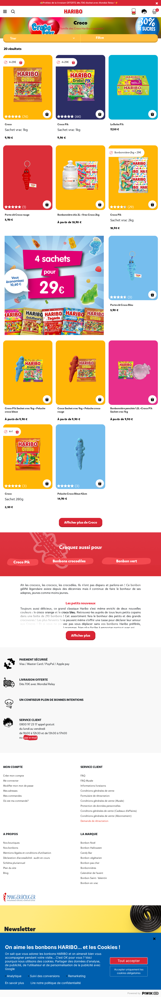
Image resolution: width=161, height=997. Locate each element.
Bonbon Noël (87, 843)
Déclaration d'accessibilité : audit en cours (26, 858)
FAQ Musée (86, 780)
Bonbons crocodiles (69, 561)
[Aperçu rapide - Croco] (47, 114)
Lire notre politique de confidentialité (56, 983)
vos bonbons (109, 624)
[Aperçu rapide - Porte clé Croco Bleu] (152, 295)
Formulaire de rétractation (95, 796)
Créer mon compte (13, 775)
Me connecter (10, 780)
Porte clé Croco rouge (17, 214)
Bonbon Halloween (91, 848)
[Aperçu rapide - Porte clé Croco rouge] (47, 204)
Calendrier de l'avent (91, 873)
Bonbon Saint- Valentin (93, 878)
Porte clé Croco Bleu (121, 305)
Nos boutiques (11, 843)
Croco (8, 124)
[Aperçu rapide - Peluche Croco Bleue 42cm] (100, 483)
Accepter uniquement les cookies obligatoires (128, 971)
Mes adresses (10, 790)
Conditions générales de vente (97, 790)
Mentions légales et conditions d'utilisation (27, 853)
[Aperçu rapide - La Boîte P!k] (152, 114)
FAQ (82, 775)
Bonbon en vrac (89, 883)
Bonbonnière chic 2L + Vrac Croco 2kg (78, 214)
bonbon (136, 585)
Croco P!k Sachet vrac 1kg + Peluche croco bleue (25, 410)
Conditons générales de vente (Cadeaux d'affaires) (108, 811)
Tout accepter (129, 961)
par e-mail (30, 737)
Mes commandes (12, 796)
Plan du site (9, 868)
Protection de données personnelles (100, 806)
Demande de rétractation (94, 821)
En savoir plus (14, 983)
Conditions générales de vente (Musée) (102, 801)
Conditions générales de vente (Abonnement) (106, 816)
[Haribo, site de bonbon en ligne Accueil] (73, 11)
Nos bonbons (10, 848)
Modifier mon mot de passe (18, 785)
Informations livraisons (93, 785)
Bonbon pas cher (89, 863)
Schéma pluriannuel (14, 863)
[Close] (157, 3)
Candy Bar (86, 853)
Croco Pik (63, 124)
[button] (134, 11)
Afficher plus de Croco (80, 522)
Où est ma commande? (16, 801)
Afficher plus (80, 635)
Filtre (100, 37)
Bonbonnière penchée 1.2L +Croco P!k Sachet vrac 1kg (131, 410)
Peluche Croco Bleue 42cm (72, 493)
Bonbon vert (126, 561)
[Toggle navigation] (5, 11)
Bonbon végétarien (91, 858)
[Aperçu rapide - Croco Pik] (100, 114)
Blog (5, 873)
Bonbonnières (88, 868)
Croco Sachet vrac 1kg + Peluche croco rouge (78, 410)
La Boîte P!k (117, 124)
